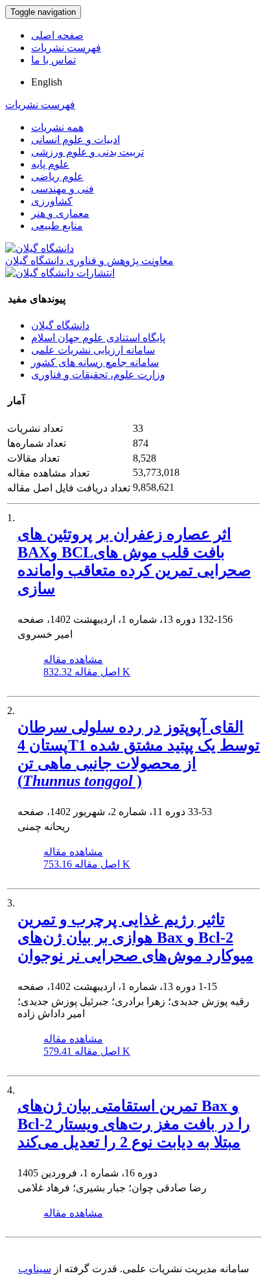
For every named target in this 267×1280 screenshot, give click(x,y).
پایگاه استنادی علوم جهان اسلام (98, 337)
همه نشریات (57, 127)
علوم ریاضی (57, 176)
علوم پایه (50, 164)
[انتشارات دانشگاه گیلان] (60, 272)
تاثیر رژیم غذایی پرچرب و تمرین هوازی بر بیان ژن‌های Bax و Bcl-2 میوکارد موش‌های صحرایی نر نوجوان (135, 937)
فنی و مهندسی (62, 188)
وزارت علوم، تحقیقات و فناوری (98, 374)
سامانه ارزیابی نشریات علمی (93, 349)
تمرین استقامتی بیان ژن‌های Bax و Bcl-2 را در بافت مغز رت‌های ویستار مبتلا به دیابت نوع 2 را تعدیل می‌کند (133, 1124)
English (46, 81)
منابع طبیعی (57, 225)
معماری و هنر (60, 213)
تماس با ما (53, 59)
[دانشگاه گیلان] (39, 248)
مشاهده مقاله (73, 659)
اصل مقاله (86, 671)
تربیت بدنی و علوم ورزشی (87, 151)
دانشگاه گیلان (60, 325)
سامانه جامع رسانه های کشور (95, 362)
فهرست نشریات (66, 47)
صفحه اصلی (57, 35)
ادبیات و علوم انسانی (75, 139)
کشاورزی (52, 201)
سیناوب (34, 1268)
